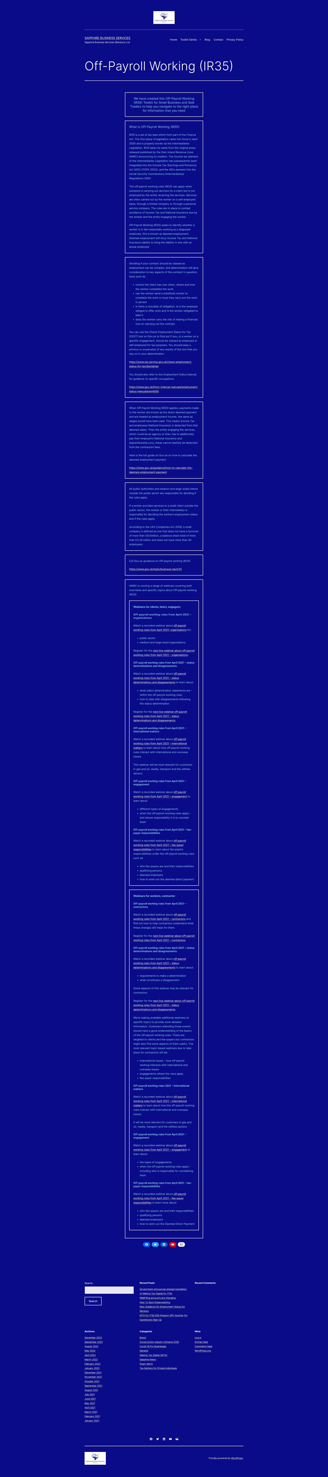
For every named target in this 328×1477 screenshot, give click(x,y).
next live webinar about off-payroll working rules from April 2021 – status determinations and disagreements (164, 1005)
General (144, 1350)
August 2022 (91, 1346)
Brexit (143, 1337)
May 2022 (90, 1350)
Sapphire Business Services (107, 38)
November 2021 (93, 1377)
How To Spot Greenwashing (155, 1302)
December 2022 (93, 1337)
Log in (198, 1337)
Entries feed (201, 1342)
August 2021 (91, 1390)
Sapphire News (148, 1359)
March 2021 (91, 1412)
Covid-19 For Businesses (153, 1346)
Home (173, 39)
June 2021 (90, 1398)
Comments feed (203, 1346)
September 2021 (93, 1385)
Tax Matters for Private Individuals (158, 1368)
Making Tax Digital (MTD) (153, 1355)
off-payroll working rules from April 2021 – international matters (160, 743)
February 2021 (92, 1416)
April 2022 (90, 1355)
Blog (207, 39)
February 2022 (92, 1364)
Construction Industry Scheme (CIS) (159, 1342)
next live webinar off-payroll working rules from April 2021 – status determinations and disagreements (160, 716)
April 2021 (90, 1407)
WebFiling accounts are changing (158, 1298)
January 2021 (92, 1420)
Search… (89, 1283)
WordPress (237, 1458)
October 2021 (92, 1381)
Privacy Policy (235, 39)
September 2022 (94, 1342)
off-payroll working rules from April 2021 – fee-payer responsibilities (159, 845)
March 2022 (91, 1359)
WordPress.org (203, 1350)
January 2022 (92, 1368)
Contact (218, 39)
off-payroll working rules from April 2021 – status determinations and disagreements (159, 678)
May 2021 (90, 1403)
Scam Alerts (146, 1364)
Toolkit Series (188, 39)
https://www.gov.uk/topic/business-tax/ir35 (155, 569)
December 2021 (93, 1372)
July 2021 (90, 1394)
